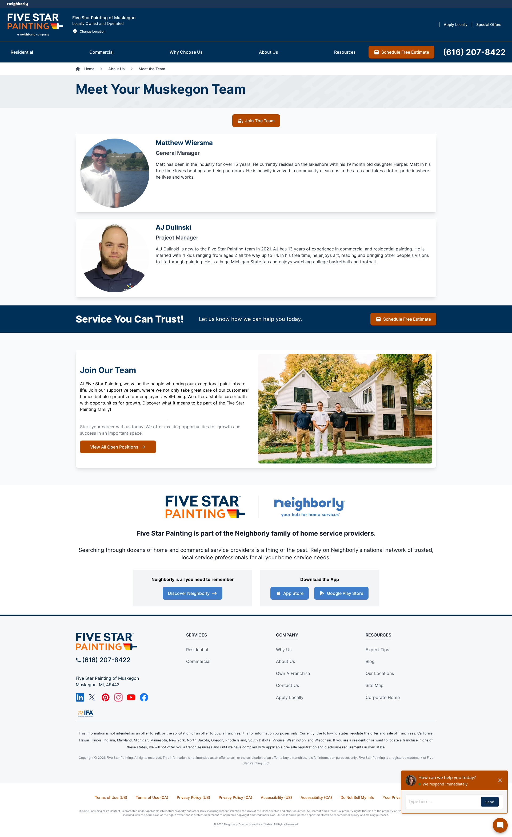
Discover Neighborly (189, 593)
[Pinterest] (105, 697)
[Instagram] (118, 697)
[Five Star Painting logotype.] (35, 24)
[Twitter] (93, 697)
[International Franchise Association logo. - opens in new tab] (85, 713)
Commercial (198, 661)
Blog (370, 661)
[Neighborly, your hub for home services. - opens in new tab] (309, 506)
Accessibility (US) (276, 797)
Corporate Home (383, 697)
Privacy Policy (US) (193, 797)
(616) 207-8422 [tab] (474, 52)
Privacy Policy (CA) (235, 797)
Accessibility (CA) (316, 797)
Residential (197, 649)
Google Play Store (345, 593)
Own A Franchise (293, 673)
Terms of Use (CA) (152, 797)
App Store (293, 593)
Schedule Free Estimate (407, 319)
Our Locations (380, 673)
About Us (285, 661)
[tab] (21, 52)
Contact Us (287, 685)
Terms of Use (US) (111, 797)
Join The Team (260, 120)
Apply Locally (289, 697)
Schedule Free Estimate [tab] (405, 52)
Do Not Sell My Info (357, 797)
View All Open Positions (114, 447)
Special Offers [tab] (488, 24)
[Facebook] (144, 697)
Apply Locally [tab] (455, 24)
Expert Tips (377, 649)
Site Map (374, 685)
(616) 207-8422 (106, 660)
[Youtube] (131, 697)
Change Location (92, 31)
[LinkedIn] (80, 697)
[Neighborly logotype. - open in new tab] (17, 4)
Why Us (283, 649)
